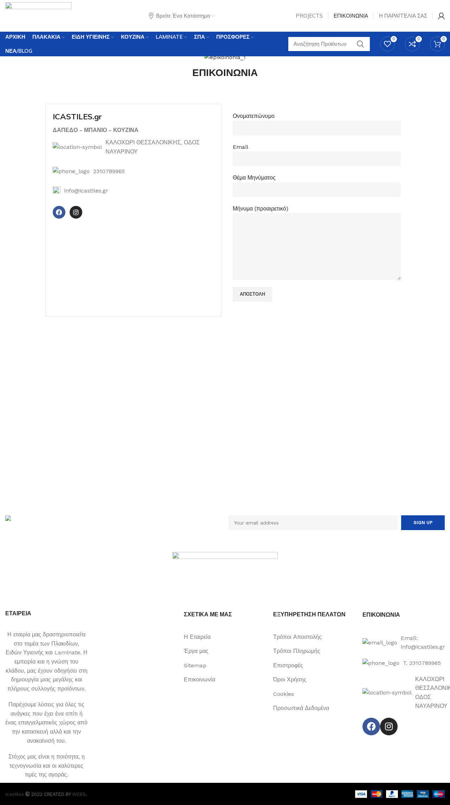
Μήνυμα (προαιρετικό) (260, 208)
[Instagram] (76, 212)
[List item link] (133, 171)
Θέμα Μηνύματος (254, 177)
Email (240, 147)
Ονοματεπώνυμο (254, 116)
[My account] (441, 16)
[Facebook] (59, 212)
